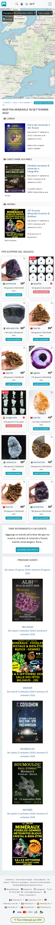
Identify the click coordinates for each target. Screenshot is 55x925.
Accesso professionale (40, 882)
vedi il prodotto (14, 295)
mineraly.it (29, 903)
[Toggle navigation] (50, 4)
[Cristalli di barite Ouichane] (41, 312)
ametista (10, 283)
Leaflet (27, 98)
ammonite (39, 461)
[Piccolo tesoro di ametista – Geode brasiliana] (14, 268)
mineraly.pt (28, 907)
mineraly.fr (17, 900)
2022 (15, 102)
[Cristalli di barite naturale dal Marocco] (14, 357)
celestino (10, 461)
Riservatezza (39, 879)
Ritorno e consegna (19, 882)
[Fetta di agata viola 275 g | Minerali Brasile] (41, 357)
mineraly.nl (12, 907)
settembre (25, 102)
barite (36, 328)
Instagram (40, 889)
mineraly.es (45, 903)
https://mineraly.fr (27, 895)
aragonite (11, 417)
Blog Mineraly (12, 889)
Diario (7, 102)
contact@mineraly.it (33, 892)
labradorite (12, 328)
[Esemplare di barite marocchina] (14, 491)
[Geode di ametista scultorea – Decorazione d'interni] (41, 491)
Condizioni (9, 879)
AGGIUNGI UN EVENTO (27, 549)
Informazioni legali (24, 879)
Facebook (27, 889)
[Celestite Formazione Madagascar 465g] (14, 446)
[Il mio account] (21, 4)
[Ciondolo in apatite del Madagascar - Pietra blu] (41, 268)
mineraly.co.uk (34, 900)
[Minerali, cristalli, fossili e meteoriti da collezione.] (4, 4)
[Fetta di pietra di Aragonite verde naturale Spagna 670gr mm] (14, 402)
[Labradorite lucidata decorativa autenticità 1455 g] (14, 312)
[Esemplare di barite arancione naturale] (41, 402)
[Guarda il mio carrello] (26, 4)
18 (3, 105)
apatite (37, 283)
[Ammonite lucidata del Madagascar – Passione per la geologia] (41, 446)
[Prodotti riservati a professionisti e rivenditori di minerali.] (51, 283)
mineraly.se (45, 907)
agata (36, 372)
